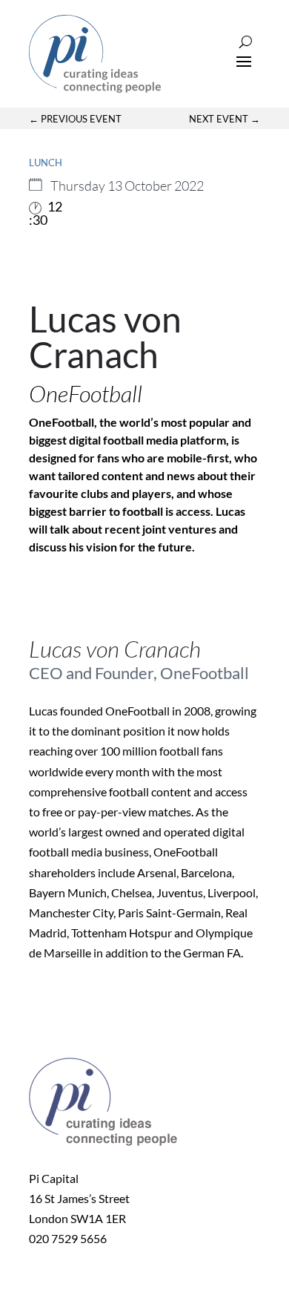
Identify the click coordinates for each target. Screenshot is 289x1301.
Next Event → (224, 119)
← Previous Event (75, 119)
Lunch (45, 162)
